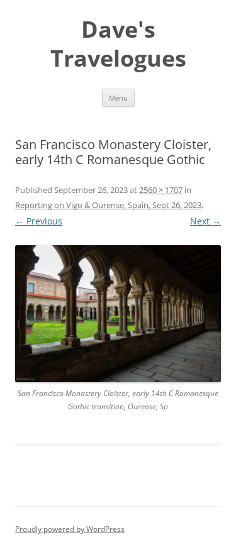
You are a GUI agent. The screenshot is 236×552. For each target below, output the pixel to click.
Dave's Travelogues (118, 44)
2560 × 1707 (161, 190)
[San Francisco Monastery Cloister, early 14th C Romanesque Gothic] (118, 313)
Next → (205, 221)
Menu (118, 97)
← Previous (38, 221)
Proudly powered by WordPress (70, 529)
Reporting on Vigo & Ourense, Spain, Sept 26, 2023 (108, 205)
